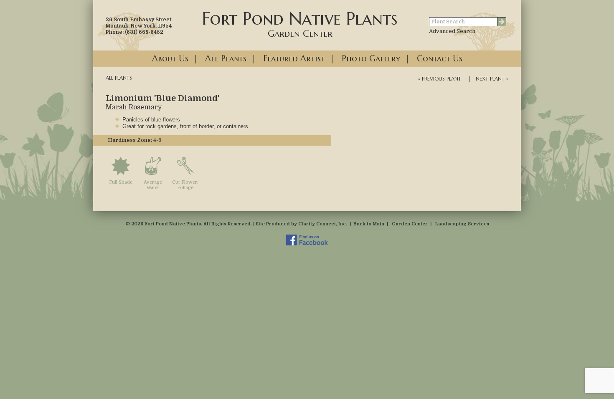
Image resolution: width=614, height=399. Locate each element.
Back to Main (368, 224)
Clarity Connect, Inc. (322, 224)
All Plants (225, 58)
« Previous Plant (439, 79)
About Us (170, 58)
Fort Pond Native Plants (300, 23)
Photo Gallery (371, 58)
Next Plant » (492, 79)
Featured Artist (294, 58)
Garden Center (410, 224)
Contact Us (439, 58)
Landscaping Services (462, 224)
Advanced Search (452, 31)
